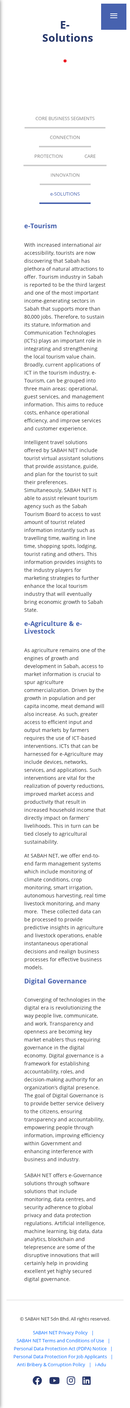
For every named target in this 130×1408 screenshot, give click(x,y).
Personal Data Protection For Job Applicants (60, 1356)
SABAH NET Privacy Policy (60, 1332)
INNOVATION (65, 175)
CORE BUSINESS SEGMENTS (65, 118)
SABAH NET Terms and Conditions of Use (60, 1340)
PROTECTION (48, 156)
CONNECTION (65, 137)
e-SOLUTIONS (65, 194)
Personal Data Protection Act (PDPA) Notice (60, 1348)
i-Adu (100, 1364)
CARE (90, 156)
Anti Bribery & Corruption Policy (51, 1364)
